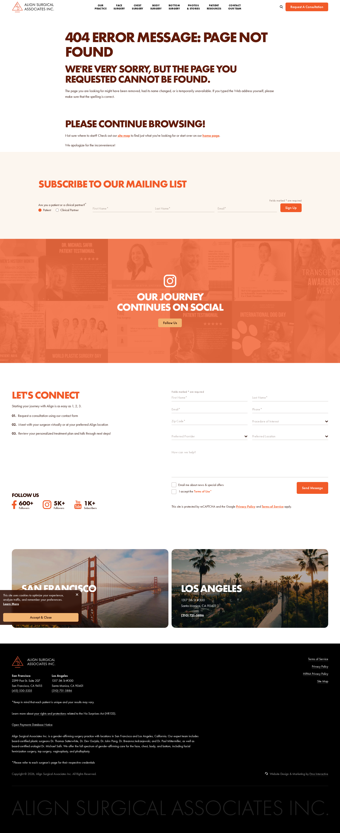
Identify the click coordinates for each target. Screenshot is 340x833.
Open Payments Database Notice (32, 725)
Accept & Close (41, 617)
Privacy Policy (245, 506)
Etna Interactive (319, 774)
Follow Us (170, 323)
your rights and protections (50, 713)
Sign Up (291, 208)
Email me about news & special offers (201, 485)
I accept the (186, 491)
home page (210, 135)
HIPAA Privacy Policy (315, 674)
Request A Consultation (306, 7)
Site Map (322, 681)
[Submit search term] (281, 7)
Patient (47, 210)
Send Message (312, 488)
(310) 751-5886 (62, 691)
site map (124, 135)
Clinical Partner (69, 210)
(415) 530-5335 (22, 691)
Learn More (11, 604)
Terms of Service (273, 506)
